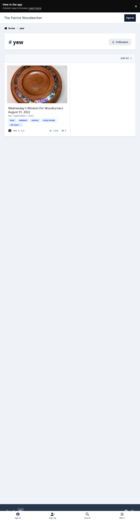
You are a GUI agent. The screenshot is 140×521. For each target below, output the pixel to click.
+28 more (14, 125)
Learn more (7, 6)
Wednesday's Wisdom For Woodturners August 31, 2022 (35, 110)
